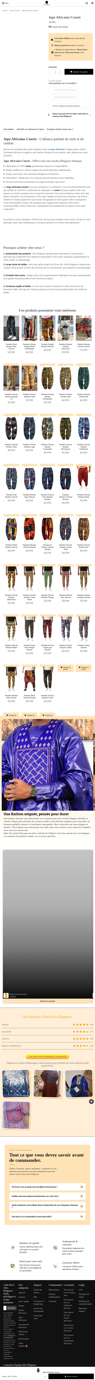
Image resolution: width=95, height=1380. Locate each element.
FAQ (35, 1297)
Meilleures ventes (23, 1332)
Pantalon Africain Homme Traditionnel (83, 447)
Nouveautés (24, 1339)
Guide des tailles (38, 1291)
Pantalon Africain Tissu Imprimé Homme (47, 497)
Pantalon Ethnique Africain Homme (29, 546)
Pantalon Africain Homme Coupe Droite (29, 597)
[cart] (92, 3)
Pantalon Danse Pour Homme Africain (29, 647)
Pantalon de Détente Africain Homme (47, 547)
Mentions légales (83, 1309)
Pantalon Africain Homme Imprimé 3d (11, 396)
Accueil (5, 10)
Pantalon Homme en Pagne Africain (83, 596)
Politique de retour (84, 1295)
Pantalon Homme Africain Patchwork (65, 346)
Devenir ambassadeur (54, 1295)
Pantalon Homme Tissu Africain (65, 596)
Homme (22, 1292)
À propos (52, 1301)
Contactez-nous (38, 1316)
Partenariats (54, 1290)
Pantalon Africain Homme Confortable (47, 447)
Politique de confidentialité (85, 1302)
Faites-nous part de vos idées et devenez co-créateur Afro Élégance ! (70, 115)
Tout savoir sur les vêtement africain (69, 1304)
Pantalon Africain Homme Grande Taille (65, 547)
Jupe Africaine (14, 10)
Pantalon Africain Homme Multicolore (11, 597)
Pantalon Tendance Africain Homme (65, 497)
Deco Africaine (23, 1318)
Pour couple (24, 1301)
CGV (81, 1290)
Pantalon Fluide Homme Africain (11, 546)
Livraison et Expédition (39, 1302)
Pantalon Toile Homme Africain (11, 496)
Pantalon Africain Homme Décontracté (65, 447)
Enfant (21, 1306)
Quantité (53, 67)
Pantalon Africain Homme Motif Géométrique (29, 346)
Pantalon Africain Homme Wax (83, 546)
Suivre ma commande (39, 1309)
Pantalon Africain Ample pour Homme (47, 647)
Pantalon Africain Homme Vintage (47, 596)
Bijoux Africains (23, 1311)
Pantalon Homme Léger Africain (29, 496)
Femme (22, 1297)
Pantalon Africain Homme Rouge (83, 496)
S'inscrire (11, 1308)
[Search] (86, 3)
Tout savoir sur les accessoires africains (69, 1339)
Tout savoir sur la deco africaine (69, 1328)
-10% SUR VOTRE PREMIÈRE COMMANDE (47, 1056)
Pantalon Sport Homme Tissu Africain (11, 346)
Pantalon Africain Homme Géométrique (47, 396)
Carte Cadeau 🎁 (23, 1344)
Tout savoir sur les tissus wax (69, 1292)
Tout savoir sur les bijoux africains (69, 1316)
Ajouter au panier (67, 668)
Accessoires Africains (24, 1325)
